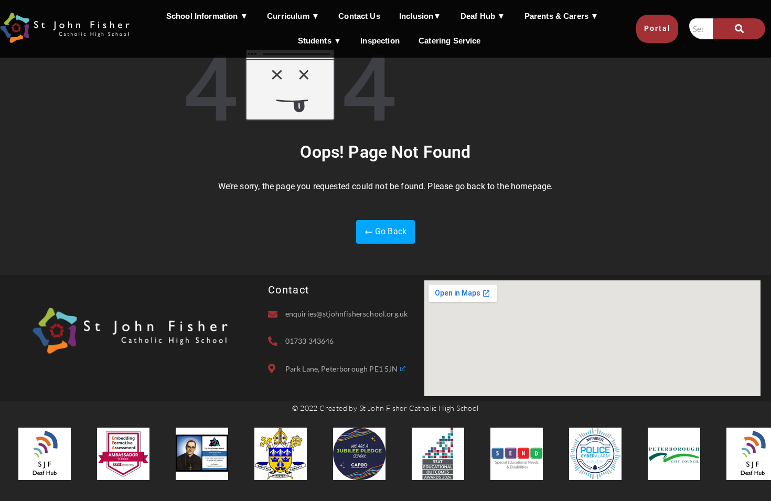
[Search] (739, 28)
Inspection (380, 40)
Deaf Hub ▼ (483, 16)
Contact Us (359, 16)
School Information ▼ (207, 16)
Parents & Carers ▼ (561, 16)
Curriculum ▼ (293, 16)
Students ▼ (320, 40)
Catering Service (450, 40)
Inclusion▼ (420, 16)
